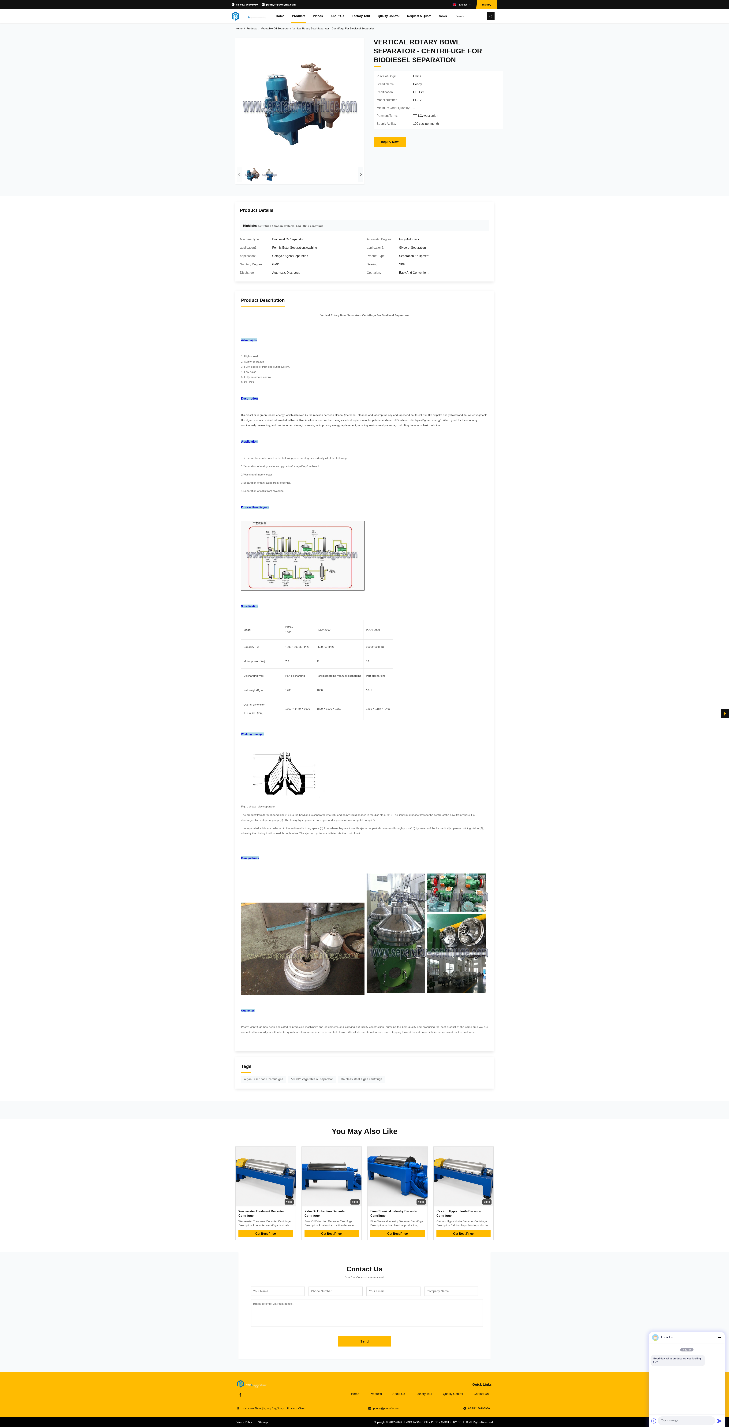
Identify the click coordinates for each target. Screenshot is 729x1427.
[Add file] (653, 1421)
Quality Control (388, 16)
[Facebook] (725, 713)
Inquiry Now (389, 141)
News (443, 16)
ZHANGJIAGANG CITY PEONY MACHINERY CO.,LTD (435, 1422)
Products (298, 16)
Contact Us (481, 1393)
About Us (337, 16)
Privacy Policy (243, 1422)
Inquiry (486, 4)
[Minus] (719, 1337)
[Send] (719, 1421)
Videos (318, 16)
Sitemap (263, 1422)
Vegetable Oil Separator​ (275, 28)
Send (364, 1341)
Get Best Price (265, 1233)
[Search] (490, 16)
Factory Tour (361, 16)
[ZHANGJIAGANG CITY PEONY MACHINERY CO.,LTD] (249, 16)
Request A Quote (419, 16)
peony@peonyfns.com (281, 4)
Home (280, 16)
